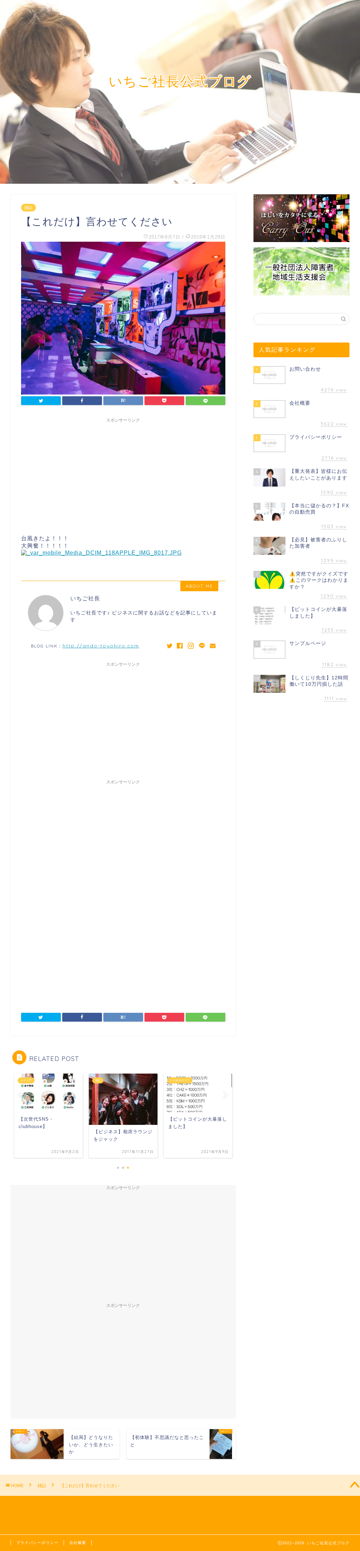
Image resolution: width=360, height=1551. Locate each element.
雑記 (28, 208)
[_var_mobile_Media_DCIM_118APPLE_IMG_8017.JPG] (101, 553)
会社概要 (77, 1542)
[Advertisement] (123, 475)
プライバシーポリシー (37, 1542)
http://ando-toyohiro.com (101, 646)
